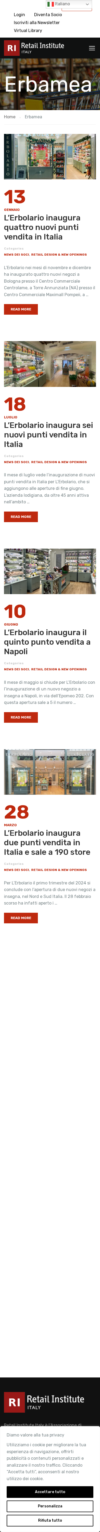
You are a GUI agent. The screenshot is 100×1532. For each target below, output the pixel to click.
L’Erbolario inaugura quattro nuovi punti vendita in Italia (42, 227)
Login (19, 14)
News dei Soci (16, 254)
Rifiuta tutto (50, 1520)
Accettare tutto (50, 1492)
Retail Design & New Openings (59, 254)
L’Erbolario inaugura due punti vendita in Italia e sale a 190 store (47, 842)
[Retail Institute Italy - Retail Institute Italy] (34, 49)
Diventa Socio (48, 14)
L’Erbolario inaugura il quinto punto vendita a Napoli (47, 642)
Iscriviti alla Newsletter (37, 22)
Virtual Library (28, 30)
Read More (21, 309)
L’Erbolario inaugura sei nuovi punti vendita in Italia (48, 435)
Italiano (62, 3)
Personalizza (50, 1506)
